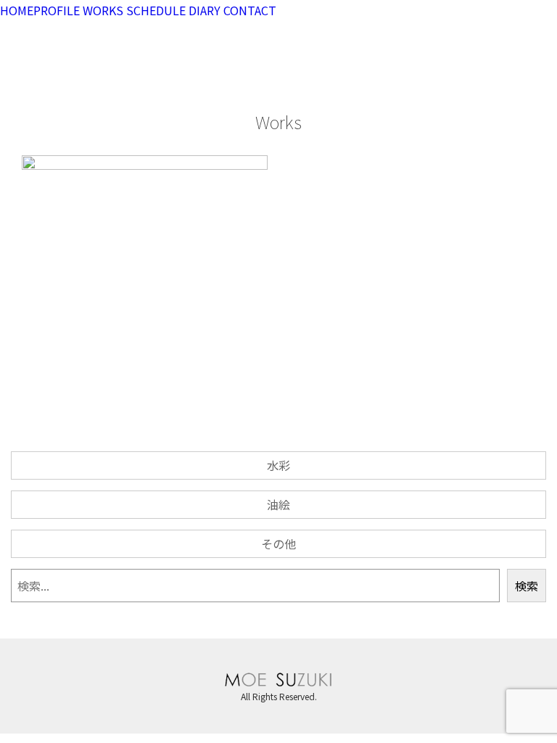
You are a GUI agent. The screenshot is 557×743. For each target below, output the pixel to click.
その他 (278, 543)
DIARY (204, 10)
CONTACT (249, 10)
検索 (526, 585)
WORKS (103, 10)
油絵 (278, 504)
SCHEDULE (156, 10)
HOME (16, 10)
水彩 (278, 465)
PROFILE (56, 10)
